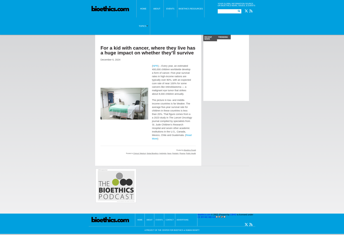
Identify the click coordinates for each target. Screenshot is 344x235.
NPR (155, 66)
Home (143, 9)
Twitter (246, 11)
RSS (251, 11)
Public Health (191, 153)
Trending (223, 37)
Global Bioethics (153, 153)
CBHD (233, 214)
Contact (170, 220)
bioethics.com (204, 214)
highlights (162, 153)
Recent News (208, 38)
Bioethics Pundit (190, 150)
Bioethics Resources (191, 9)
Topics (142, 26)
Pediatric (175, 153)
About (156, 9)
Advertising (183, 220)
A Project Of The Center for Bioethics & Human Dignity (172, 230)
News (169, 153)
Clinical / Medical (139, 153)
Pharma (182, 153)
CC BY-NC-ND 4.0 (206, 217)
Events (170, 9)
